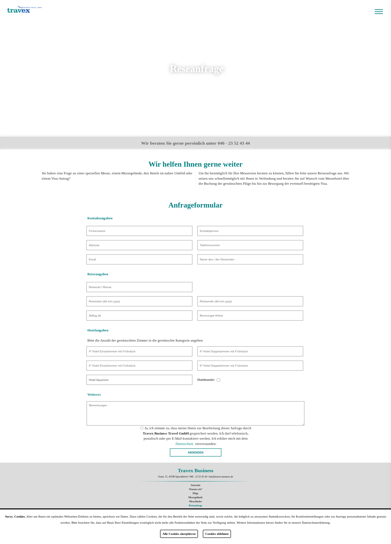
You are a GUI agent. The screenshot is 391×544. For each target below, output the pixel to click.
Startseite (195, 485)
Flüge (195, 493)
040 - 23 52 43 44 (198, 476)
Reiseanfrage (195, 505)
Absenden (195, 452)
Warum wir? (195, 489)
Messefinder (195, 501)
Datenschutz (184, 444)
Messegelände (195, 497)
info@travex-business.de (221, 476)
